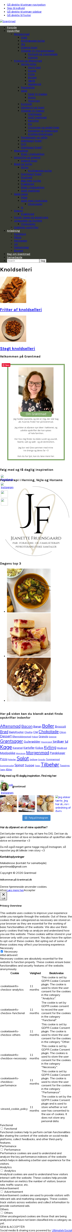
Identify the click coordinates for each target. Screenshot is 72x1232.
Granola (43, 736)
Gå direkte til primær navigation (26, 4)
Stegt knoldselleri (17, 348)
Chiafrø (28, 732)
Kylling (50, 747)
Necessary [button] (6, 948)
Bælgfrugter (16, 732)
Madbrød (62, 748)
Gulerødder (32, 741)
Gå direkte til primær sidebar (24, 11)
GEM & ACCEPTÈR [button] (12, 1226)
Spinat (19, 765)
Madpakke (7, 753)
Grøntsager (11, 741)
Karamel (18, 748)
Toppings (65, 765)
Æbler (9, 769)
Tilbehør (50, 764)
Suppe (29, 765)
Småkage (33, 759)
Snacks (41, 759)
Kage (6, 747)
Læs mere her (15, 890)
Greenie (52, 736)
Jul (66, 741)
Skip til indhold (16, 8)
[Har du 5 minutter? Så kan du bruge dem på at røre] (8, 803)
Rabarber (12, 759)
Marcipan (21, 753)
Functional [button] (6, 1125)
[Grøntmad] (8, 21)
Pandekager (57, 753)
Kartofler (29, 748)
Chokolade (49, 731)
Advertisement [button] (9, 1188)
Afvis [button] (3, 890)
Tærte (2, 769)
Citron (62, 732)
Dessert (6, 736)
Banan (37, 726)
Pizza (3, 759)
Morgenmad (37, 752)
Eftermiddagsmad (21, 736)
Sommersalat (7, 765)
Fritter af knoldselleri (21, 309)
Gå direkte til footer (19, 15)
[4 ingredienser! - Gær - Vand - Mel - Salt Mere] (45, 803)
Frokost (35, 736)
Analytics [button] (6, 1167)
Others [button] (4, 1209)
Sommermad (53, 759)
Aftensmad (10, 726)
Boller (48, 726)
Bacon (27, 726)
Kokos (39, 748)
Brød (4, 731)
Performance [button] (8, 1146)
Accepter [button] (29, 890)
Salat (23, 758)
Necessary (11, 951)
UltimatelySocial (62, 1230)
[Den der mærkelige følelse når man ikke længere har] (27, 803)
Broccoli (60, 726)
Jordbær (58, 742)
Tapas (37, 765)
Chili (35, 732)
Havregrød (46, 742)
